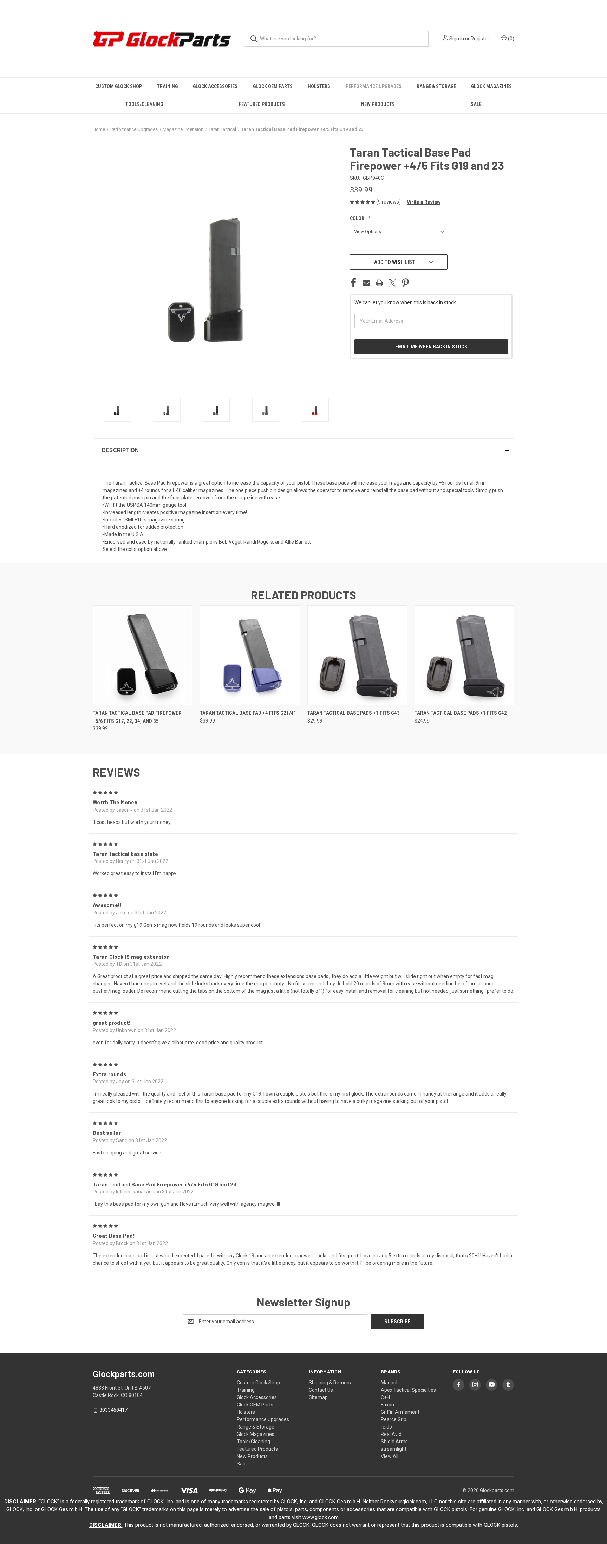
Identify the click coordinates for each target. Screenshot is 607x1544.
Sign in (456, 38)
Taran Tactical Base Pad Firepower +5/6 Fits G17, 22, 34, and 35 (137, 717)
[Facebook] (353, 283)
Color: (358, 218)
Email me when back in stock (431, 347)
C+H (385, 1397)
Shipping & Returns (330, 1382)
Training (167, 86)
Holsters (319, 86)
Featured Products (262, 104)
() (510, 38)
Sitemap (318, 1397)
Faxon (387, 1404)
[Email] (366, 283)
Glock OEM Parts (273, 86)
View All (389, 1456)
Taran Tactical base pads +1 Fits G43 (353, 713)
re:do (386, 1427)
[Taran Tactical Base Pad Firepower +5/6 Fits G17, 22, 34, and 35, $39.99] (142, 655)
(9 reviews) (389, 202)
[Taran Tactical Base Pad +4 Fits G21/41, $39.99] (249, 655)
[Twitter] (392, 283)
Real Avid (391, 1434)
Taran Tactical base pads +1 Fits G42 (461, 713)
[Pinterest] (405, 283)
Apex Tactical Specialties (408, 1390)
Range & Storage (436, 86)
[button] (421, 202)
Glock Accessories (215, 86)
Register (480, 38)
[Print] (379, 283)
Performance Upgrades (374, 86)
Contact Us (321, 1390)
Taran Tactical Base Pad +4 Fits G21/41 (248, 713)
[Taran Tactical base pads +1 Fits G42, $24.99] (464, 655)
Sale (476, 104)
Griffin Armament (400, 1412)
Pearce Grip (393, 1419)
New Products (378, 104)
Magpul (389, 1382)
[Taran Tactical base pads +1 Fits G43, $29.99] (357, 655)
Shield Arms (394, 1441)
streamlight (393, 1449)
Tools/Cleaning (144, 104)
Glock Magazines (491, 86)
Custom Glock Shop (118, 86)
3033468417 (113, 1410)
